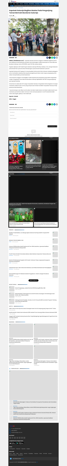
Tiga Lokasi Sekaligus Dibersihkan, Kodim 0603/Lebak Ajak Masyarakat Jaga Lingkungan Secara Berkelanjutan (20, 362)
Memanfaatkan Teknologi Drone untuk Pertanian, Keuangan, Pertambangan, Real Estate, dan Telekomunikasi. (35, 294)
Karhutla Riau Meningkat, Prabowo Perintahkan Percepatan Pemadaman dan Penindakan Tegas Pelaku (45, 362)
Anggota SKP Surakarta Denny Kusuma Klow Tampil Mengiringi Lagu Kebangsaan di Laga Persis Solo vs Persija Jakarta (33, 317)
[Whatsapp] (15, 438)
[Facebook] (47, 58)
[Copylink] (57, 58)
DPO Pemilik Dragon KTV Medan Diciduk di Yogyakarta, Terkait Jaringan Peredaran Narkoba (29, 274)
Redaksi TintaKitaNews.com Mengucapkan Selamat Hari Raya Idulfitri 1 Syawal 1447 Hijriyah (29, 233)
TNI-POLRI (20, 7)
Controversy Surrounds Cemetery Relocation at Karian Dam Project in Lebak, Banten (33, 166)
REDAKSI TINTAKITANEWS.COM (16, 240)
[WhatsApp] (52, 58)
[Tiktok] (24, 438)
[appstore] (12, 444)
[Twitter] (50, 58)
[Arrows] (10, 150)
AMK (37, 462)
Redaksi (11, 15)
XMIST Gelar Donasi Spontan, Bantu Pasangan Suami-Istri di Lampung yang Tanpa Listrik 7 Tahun (32, 308)
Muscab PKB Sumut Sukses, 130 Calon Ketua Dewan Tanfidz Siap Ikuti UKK (19, 224)
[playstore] (20, 444)
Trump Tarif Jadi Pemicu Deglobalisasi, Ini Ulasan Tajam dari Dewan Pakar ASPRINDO (49, 166)
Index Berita (33, 280)
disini (22, 458)
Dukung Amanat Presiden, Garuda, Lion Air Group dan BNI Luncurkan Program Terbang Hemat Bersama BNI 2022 (35, 300)
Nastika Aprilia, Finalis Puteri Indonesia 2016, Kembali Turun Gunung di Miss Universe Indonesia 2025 (33, 312)
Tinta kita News (13, 7)
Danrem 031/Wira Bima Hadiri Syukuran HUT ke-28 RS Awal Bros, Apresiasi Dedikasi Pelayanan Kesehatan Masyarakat (30, 5)
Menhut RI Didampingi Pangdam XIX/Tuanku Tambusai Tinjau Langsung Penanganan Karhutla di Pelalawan (29, 260)
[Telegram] (54, 58)
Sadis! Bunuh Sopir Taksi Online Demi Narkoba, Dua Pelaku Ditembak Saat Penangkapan (30, 267)
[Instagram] (20, 438)
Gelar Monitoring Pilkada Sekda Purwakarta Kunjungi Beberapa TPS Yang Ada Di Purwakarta (45, 224)
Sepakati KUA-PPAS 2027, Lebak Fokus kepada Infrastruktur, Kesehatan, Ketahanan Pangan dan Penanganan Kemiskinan (32, 204)
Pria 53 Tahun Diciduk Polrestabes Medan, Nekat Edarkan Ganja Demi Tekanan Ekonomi (30, 254)
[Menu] (10, 1)
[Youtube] (22, 438)
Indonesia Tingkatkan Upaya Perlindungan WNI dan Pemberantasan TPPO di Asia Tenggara (16, 168)
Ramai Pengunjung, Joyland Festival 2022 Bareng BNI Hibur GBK (30, 288)
